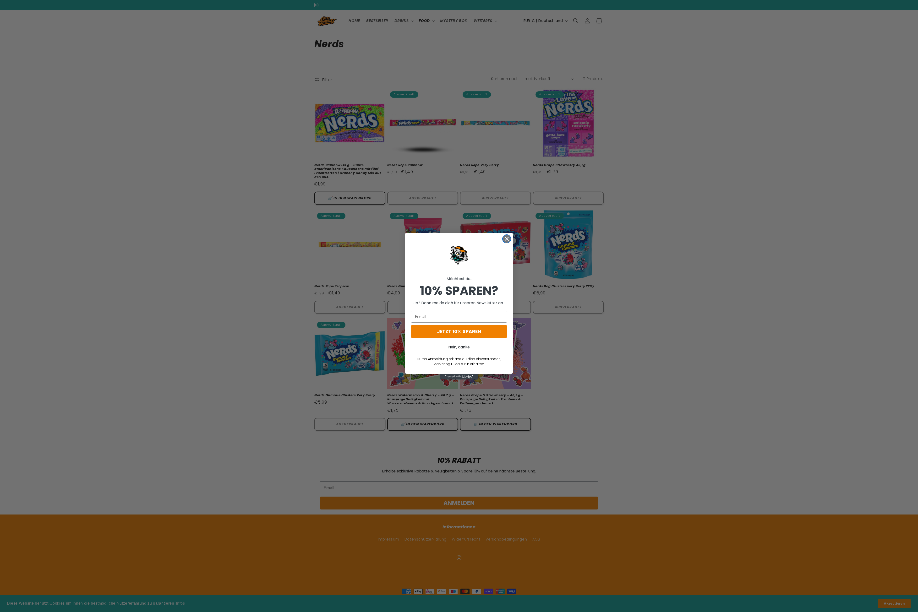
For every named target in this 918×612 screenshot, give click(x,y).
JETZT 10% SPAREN (459, 331)
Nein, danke (459, 347)
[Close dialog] (507, 239)
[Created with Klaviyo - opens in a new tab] (459, 376)
